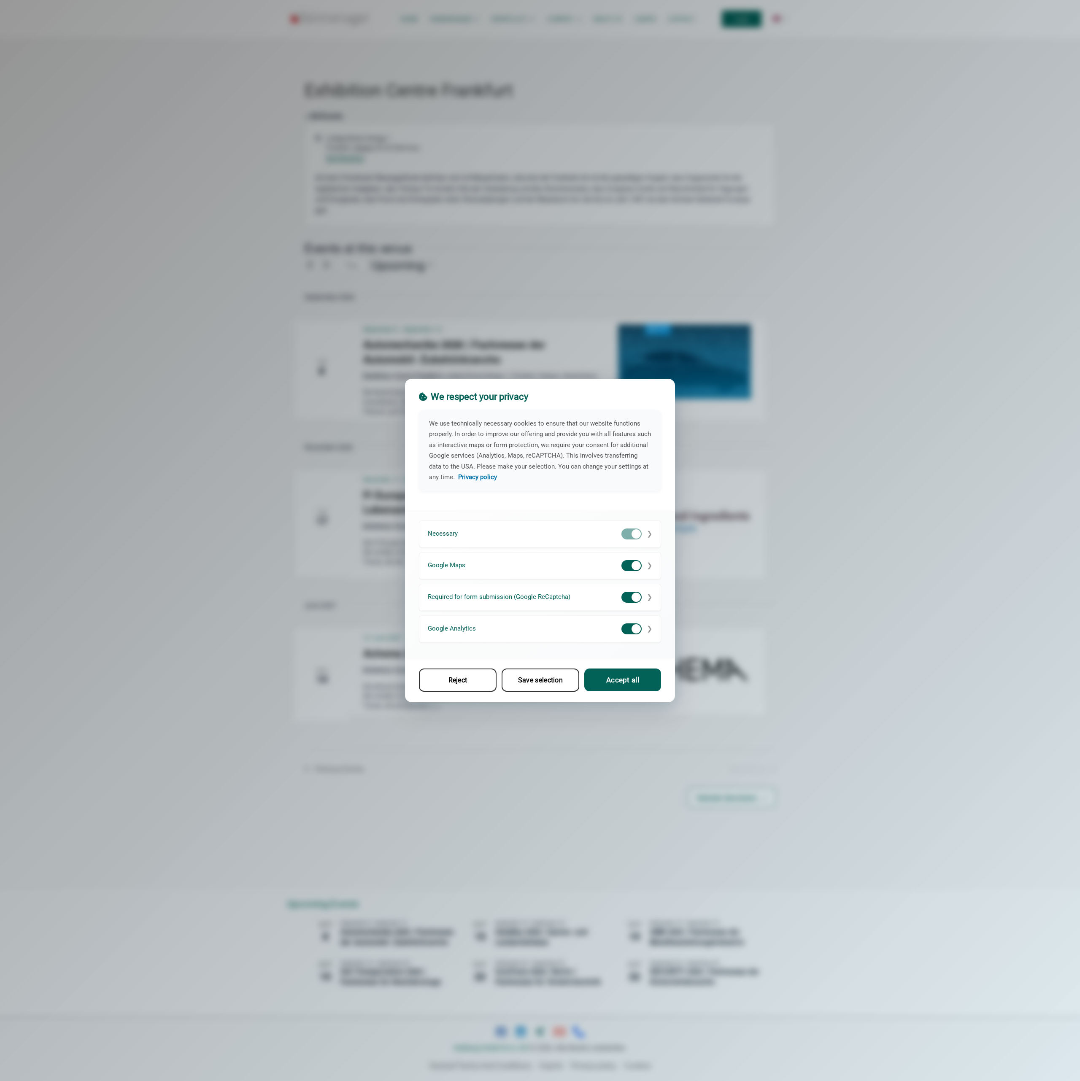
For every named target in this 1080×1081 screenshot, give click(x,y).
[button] (540, 534)
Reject (457, 680)
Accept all (622, 680)
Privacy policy (477, 477)
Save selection (540, 680)
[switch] (631, 533)
